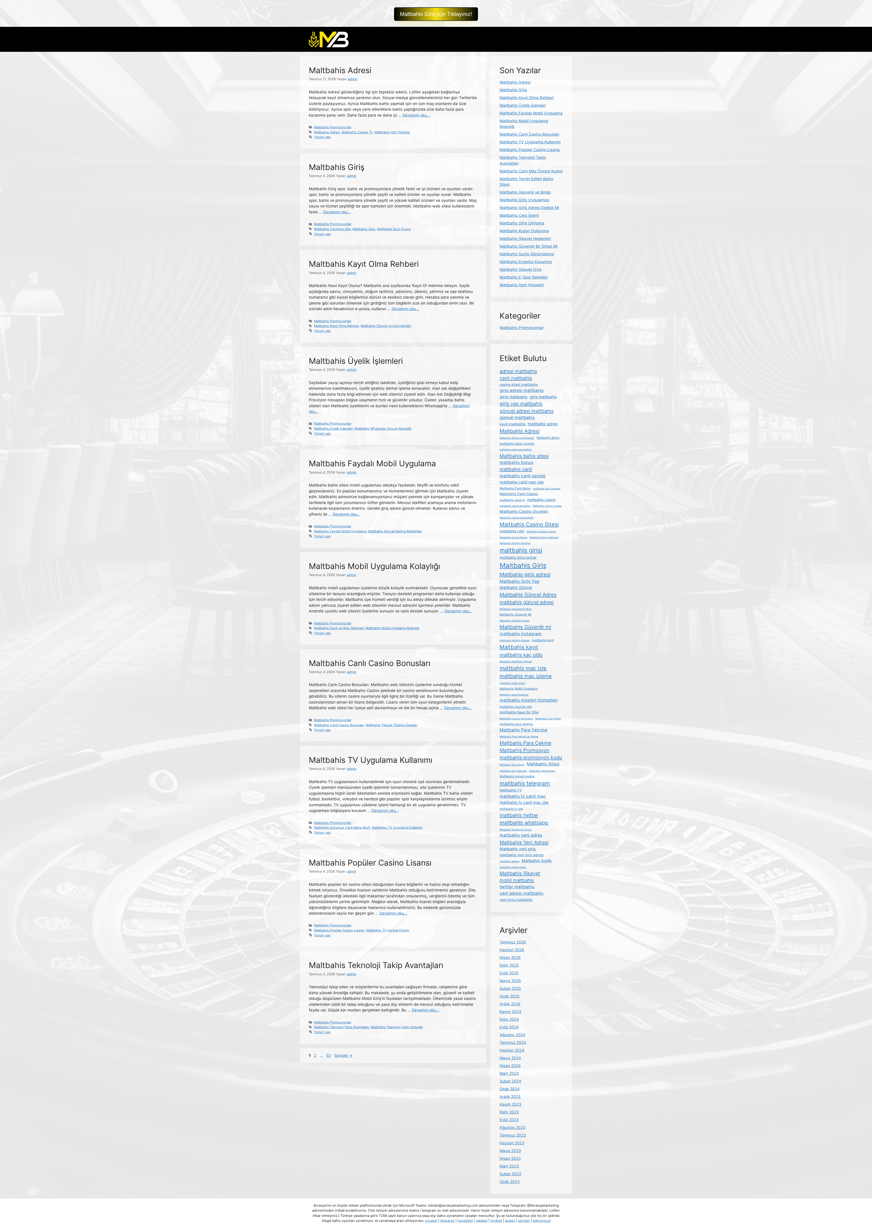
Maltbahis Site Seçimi (512, 764)
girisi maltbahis (514, 396)
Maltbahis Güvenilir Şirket (514, 620)
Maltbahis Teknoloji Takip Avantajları (376, 965)
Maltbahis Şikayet (520, 873)
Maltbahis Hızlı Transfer (392, 132)
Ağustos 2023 (512, 1127)
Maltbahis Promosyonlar (332, 127)
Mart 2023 (509, 1166)
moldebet (465, 1220)
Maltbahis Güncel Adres (528, 595)
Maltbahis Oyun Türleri (548, 718)
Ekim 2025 (509, 965)
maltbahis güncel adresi (527, 602)
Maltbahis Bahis (548, 437)
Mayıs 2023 (510, 1150)
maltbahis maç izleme (526, 676)
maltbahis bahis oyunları (517, 443)
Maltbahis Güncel (516, 587)
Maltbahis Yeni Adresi (524, 842)
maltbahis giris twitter (518, 557)
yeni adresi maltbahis (521, 893)
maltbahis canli (516, 469)
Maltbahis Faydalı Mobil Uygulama (372, 463)
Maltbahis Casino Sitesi (529, 524)
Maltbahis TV (511, 790)
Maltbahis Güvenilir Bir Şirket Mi (528, 246)
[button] (436, 14)
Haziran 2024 (512, 1050)
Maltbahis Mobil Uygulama (519, 688)
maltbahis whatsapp (524, 822)
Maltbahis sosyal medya (517, 776)
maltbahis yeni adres (521, 835)
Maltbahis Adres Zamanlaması (517, 438)
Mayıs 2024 (510, 1058)
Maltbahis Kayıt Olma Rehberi (364, 264)
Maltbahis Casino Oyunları (524, 511)
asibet (510, 1220)
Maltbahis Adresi (340, 70)
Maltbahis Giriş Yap (520, 581)
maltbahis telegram (525, 783)
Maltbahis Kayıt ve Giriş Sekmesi (339, 628)
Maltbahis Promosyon (525, 750)
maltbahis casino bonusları (515, 505)
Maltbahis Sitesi (543, 764)
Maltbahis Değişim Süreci (541, 531)
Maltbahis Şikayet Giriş (521, 269)
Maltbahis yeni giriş (518, 848)
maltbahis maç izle (523, 668)
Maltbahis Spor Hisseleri (522, 285)
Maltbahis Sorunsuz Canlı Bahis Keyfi (342, 827)
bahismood (541, 1220)
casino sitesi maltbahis (519, 384)
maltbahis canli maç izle (522, 482)
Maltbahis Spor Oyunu (394, 229)
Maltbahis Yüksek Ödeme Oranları (391, 725)
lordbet (496, 1220)
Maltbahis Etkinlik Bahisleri (515, 543)
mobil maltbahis (517, 880)
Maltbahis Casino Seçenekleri (517, 517)
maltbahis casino (541, 500)
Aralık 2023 (510, 1096)
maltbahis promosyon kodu (531, 757)
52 (329, 1055)
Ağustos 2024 (512, 1035)
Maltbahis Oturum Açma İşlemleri (386, 326)
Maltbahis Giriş (336, 167)
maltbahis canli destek (523, 476)
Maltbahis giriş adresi (525, 574)
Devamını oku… (416, 115)
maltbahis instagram (521, 633)
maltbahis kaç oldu (521, 655)
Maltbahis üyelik (537, 860)
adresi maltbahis (518, 371)
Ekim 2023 (509, 1112)
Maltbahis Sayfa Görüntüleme (527, 254)
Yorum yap (322, 137)
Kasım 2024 (510, 1011)
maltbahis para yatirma (516, 724)
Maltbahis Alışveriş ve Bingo (525, 192)
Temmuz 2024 (513, 1042)
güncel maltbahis (517, 417)
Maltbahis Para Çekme (525, 743)
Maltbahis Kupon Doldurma (524, 231)
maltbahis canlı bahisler (546, 488)
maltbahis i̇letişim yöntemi (515, 640)
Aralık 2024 (510, 1004)
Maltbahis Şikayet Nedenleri (525, 238)
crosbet (431, 1220)
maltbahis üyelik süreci (513, 867)
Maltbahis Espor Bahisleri (544, 537)
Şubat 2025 (510, 988)
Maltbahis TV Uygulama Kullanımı (370, 760)
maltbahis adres (542, 424)
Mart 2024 (509, 1073)
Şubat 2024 (510, 1081)
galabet (482, 1220)
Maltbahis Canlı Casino (519, 494)
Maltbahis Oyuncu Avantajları (516, 718)
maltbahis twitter (519, 815)
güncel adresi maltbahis (527, 411)
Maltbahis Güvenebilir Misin (516, 609)
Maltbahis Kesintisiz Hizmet (516, 661)
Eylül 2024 (509, 1027)
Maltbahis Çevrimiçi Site (332, 229)
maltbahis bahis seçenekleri (516, 449)
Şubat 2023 (510, 1174)
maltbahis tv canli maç (523, 796)
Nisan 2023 (510, 1158)
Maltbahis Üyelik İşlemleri (356, 361)
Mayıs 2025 (510, 980)
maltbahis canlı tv (512, 500)
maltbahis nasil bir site (516, 707)
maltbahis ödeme (509, 861)
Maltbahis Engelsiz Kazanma (526, 262)
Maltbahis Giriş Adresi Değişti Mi (529, 207)
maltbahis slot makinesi (513, 770)
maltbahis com (512, 531)
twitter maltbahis (517, 886)
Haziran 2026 (512, 950)
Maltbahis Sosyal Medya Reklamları (395, 531)
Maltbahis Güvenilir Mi (515, 614)
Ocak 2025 (509, 996)
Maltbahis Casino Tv (357, 132)
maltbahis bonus (516, 462)
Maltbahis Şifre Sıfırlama (522, 223)
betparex (447, 1220)
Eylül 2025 (509, 973)
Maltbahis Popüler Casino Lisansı (370, 862)
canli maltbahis (516, 378)
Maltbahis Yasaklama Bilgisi (516, 829)
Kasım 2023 (510, 1104)
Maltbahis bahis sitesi (524, 456)
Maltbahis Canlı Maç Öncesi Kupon (531, 171)
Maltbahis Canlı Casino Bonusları (369, 663)
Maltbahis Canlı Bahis (515, 488)
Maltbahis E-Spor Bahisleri (524, 277)
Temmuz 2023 (513, 1135)
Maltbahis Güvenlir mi (525, 627)
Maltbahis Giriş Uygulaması (525, 200)
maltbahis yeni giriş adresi (522, 855)
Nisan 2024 (510, 1065)
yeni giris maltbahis (516, 900)
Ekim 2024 (509, 1019)
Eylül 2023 (509, 1120)
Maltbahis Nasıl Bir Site (519, 712)
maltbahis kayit (543, 640)
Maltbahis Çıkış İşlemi (519, 215)
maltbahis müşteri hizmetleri (529, 700)
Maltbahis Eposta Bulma (513, 537)
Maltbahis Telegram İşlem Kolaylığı (397, 1027)
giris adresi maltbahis (522, 390)
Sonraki (343, 1055)
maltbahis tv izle (511, 809)
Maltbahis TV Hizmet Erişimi (387, 930)
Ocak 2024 (510, 1089)
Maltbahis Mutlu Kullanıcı (514, 694)
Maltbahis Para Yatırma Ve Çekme (519, 736)
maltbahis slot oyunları (542, 770)
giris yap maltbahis (521, 404)
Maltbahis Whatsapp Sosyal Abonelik (382, 428)
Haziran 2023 (512, 1143)
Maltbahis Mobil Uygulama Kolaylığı (374, 566)
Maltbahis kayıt (519, 647)
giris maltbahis (543, 396)
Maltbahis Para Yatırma (523, 730)
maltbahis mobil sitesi (512, 683)
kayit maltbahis (512, 424)
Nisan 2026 (510, 957)
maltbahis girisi (521, 550)
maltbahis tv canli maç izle (524, 802)
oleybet (524, 1220)
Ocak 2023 (510, 1181)
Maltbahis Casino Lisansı (547, 505)
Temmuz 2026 (513, 942)
